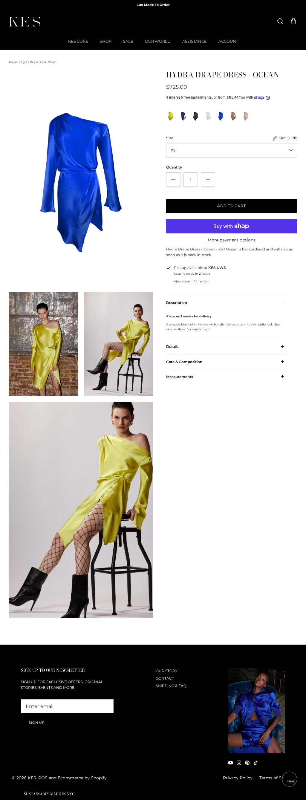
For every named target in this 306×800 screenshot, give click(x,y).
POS (43, 778)
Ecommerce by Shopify (82, 778)
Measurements (225, 376)
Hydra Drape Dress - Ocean (38, 62)
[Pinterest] (247, 763)
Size (169, 138)
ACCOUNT (228, 41)
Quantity (174, 167)
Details (225, 346)
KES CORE (78, 41)
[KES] (24, 21)
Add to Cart (231, 206)
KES (32, 778)
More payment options (231, 240)
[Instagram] (239, 763)
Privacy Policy (238, 778)
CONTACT (165, 678)
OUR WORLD (158, 41)
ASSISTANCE (194, 41)
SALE (128, 41)
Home (13, 62)
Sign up (37, 723)
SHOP (105, 41)
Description (225, 302)
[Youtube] (230, 763)
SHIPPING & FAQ (171, 685)
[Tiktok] (255, 763)
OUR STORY (167, 671)
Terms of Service (276, 778)
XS (173, 150)
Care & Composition (225, 361)
